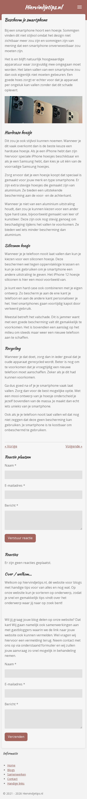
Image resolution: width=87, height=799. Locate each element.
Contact (12, 779)
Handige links (15, 783)
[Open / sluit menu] (79, 7)
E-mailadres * (15, 485)
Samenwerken (16, 774)
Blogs (11, 770)
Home (11, 765)
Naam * (10, 465)
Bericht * (11, 505)
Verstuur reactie (20, 538)
